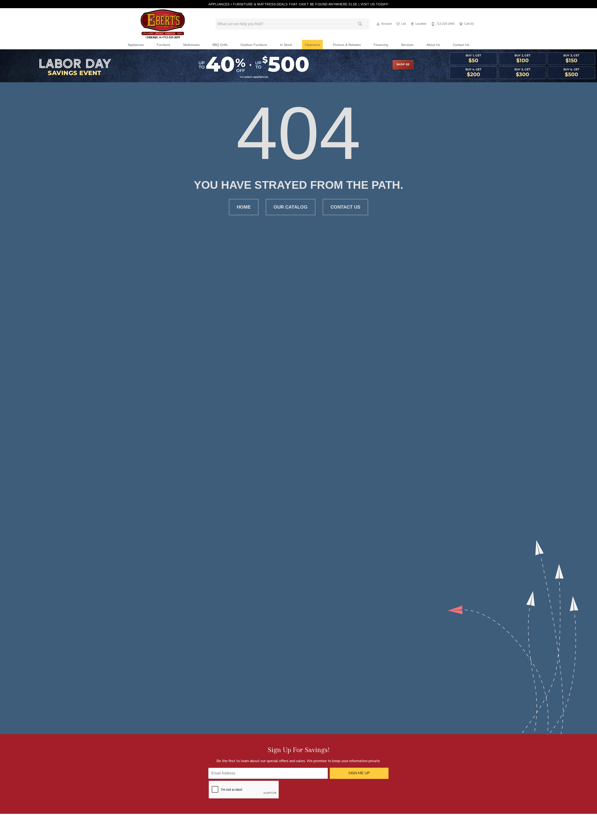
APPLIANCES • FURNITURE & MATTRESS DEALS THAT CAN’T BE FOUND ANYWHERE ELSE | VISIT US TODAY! (298, 4)
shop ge (403, 64)
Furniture (163, 45)
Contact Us (461, 45)
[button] (378, 24)
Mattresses (191, 45)
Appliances (136, 45)
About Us (433, 45)
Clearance (312, 45)
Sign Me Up (359, 773)
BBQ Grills (220, 45)
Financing (381, 45)
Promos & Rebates (347, 45)
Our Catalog (291, 207)
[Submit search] (360, 24)
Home (244, 207)
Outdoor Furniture (253, 45)
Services (407, 45)
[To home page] (162, 24)
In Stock (286, 45)
